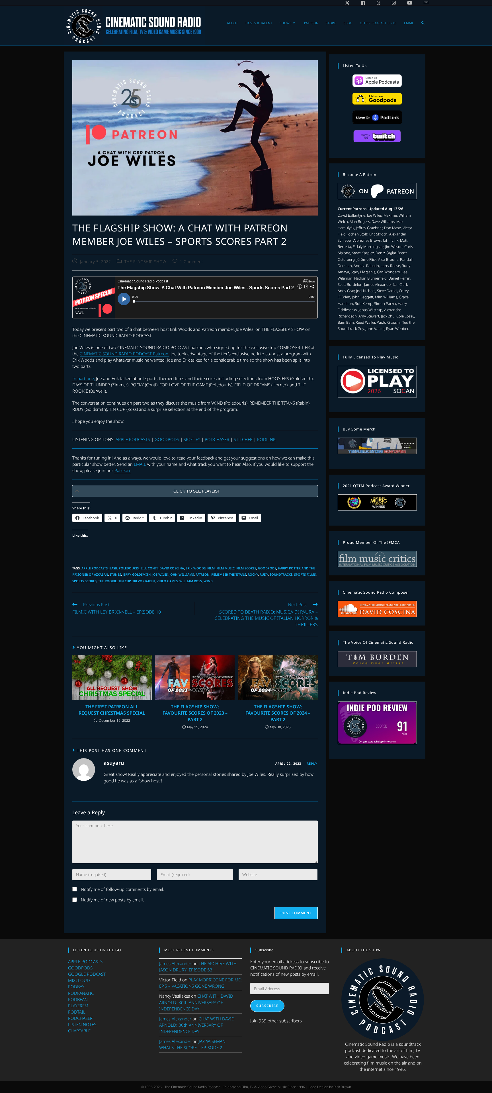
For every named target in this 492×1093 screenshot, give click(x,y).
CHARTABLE (79, 1030)
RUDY (264, 574)
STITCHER (243, 439)
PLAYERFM (78, 1005)
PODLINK (266, 439)
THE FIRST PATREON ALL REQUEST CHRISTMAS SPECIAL (112, 710)
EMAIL (140, 464)
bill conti (149, 568)
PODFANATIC (81, 993)
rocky (253, 574)
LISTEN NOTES (82, 1024)
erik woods (196, 568)
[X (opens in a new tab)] (347, 3)
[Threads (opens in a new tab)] (378, 3)
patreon (203, 574)
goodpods (267, 568)
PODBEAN (78, 999)
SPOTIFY (192, 439)
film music (225, 568)
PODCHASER (217, 439)
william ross (190, 581)
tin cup (124, 581)
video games (167, 581)
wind (208, 581)
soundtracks (281, 574)
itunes (115, 574)
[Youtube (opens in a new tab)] (409, 3)
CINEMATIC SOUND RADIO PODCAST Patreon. (124, 353)
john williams (181, 574)
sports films (305, 574)
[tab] (195, 491)
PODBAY (76, 986)
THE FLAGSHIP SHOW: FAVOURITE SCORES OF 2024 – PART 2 (277, 713)
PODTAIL (76, 1012)
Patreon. (122, 470)
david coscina (171, 568)
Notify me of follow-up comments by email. (122, 889)
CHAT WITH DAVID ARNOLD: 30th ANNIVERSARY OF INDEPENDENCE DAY (196, 1002)
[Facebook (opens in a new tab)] (363, 3)
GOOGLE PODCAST (87, 974)
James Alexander (175, 963)
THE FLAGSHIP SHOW (145, 261)
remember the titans (228, 574)
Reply (312, 763)
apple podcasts (94, 568)
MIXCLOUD (79, 980)
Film (211, 568)
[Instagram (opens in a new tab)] (393, 3)
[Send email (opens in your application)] (423, 3)
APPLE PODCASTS (133, 439)
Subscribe (267, 1005)
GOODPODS (167, 439)
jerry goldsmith (137, 574)
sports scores (84, 581)
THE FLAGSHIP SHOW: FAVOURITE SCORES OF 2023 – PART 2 (195, 713)
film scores (246, 568)
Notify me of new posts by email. (112, 900)
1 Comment (191, 261)
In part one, (83, 378)
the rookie (107, 581)
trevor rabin (143, 581)
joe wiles (160, 574)
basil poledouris (124, 568)
